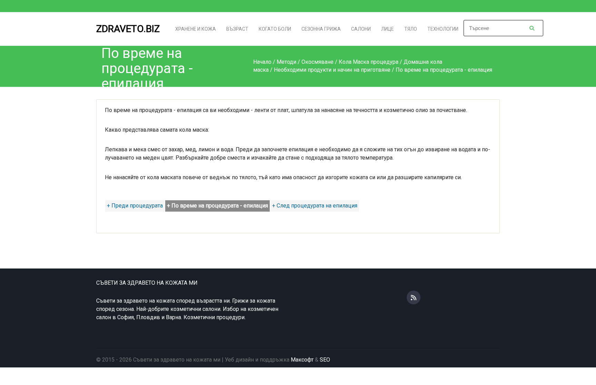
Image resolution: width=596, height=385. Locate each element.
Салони (361, 29)
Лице (387, 29)
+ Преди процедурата (135, 205)
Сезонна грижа (321, 29)
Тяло (410, 29)
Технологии (442, 29)
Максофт (302, 359)
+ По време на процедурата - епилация (217, 205)
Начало (262, 62)
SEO (325, 359)
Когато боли (275, 29)
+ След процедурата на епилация (314, 205)
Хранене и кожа (195, 29)
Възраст (237, 29)
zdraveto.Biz (128, 28)
